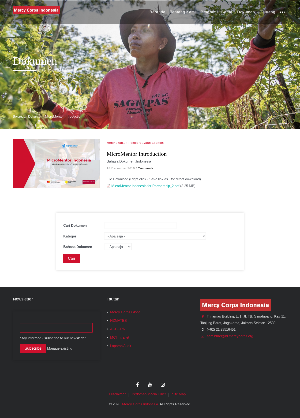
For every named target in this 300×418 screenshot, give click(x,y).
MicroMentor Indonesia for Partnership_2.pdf (145, 186)
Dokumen (246, 12)
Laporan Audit (120, 346)
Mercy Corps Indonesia (140, 404)
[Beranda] (36, 9)
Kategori (70, 236)
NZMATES (118, 320)
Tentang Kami (183, 12)
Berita (226, 12)
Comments (146, 168)
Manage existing (59, 348)
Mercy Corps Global (125, 312)
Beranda (157, 12)
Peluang (267, 12)
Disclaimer (117, 394)
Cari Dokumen (75, 225)
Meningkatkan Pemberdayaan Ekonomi (136, 142)
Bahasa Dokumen (77, 247)
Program (209, 12)
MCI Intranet (119, 337)
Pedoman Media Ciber (149, 394)
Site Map (179, 394)
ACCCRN (117, 329)
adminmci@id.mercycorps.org (229, 336)
